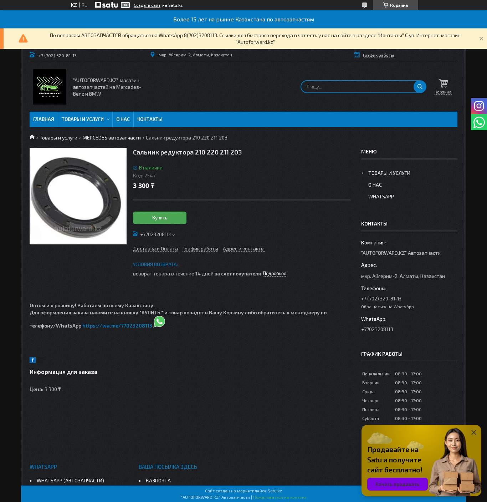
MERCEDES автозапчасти (112, 138)
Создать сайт (147, 4)
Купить (160, 217)
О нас (123, 119)
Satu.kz (275, 490)
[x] (40, 361)
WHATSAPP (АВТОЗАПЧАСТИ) (70, 480)
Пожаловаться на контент (280, 497)
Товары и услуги (83, 119)
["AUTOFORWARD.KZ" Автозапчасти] (49, 87)
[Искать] (420, 86)
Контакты (150, 119)
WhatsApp (381, 196)
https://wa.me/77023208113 (117, 326)
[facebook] (33, 361)
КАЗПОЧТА (158, 480)
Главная (43, 119)
